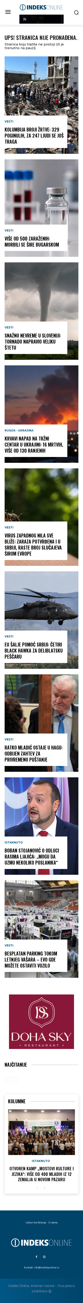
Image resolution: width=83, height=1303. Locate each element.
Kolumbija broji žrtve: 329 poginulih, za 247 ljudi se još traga (34, 135)
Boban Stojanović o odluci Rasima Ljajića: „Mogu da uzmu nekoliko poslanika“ (32, 856)
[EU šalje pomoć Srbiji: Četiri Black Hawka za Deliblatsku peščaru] (41, 620)
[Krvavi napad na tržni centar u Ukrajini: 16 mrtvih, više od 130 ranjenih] (41, 414)
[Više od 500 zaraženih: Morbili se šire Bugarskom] (41, 208)
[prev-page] (7, 1080)
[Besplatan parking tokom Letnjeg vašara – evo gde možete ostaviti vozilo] (41, 929)
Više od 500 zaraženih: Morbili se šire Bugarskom (32, 241)
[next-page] (44, 1188)
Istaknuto (14, 842)
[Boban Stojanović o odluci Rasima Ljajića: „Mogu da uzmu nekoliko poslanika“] (41, 826)
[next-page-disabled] (15, 1080)
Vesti (9, 121)
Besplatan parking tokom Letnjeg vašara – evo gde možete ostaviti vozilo (31, 959)
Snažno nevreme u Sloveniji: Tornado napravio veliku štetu (33, 341)
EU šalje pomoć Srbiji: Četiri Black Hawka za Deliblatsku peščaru (34, 650)
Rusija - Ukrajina (19, 430)
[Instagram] (44, 1257)
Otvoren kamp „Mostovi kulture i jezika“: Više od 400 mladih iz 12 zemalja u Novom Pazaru (41, 1173)
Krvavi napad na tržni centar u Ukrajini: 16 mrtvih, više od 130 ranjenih (34, 444)
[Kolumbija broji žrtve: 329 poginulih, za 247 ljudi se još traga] (41, 105)
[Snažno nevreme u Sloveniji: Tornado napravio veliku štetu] (41, 311)
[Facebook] (36, 1257)
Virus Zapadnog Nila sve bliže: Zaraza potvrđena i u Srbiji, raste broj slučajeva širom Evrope (33, 544)
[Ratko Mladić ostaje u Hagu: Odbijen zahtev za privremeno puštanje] (41, 723)
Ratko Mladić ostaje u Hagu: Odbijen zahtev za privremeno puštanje (33, 753)
